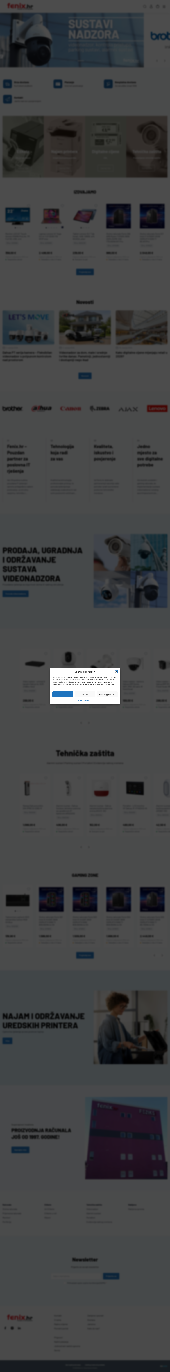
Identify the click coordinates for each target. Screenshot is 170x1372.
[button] (116, 671)
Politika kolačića (83, 700)
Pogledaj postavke (107, 694)
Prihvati (62, 694)
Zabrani (85, 694)
